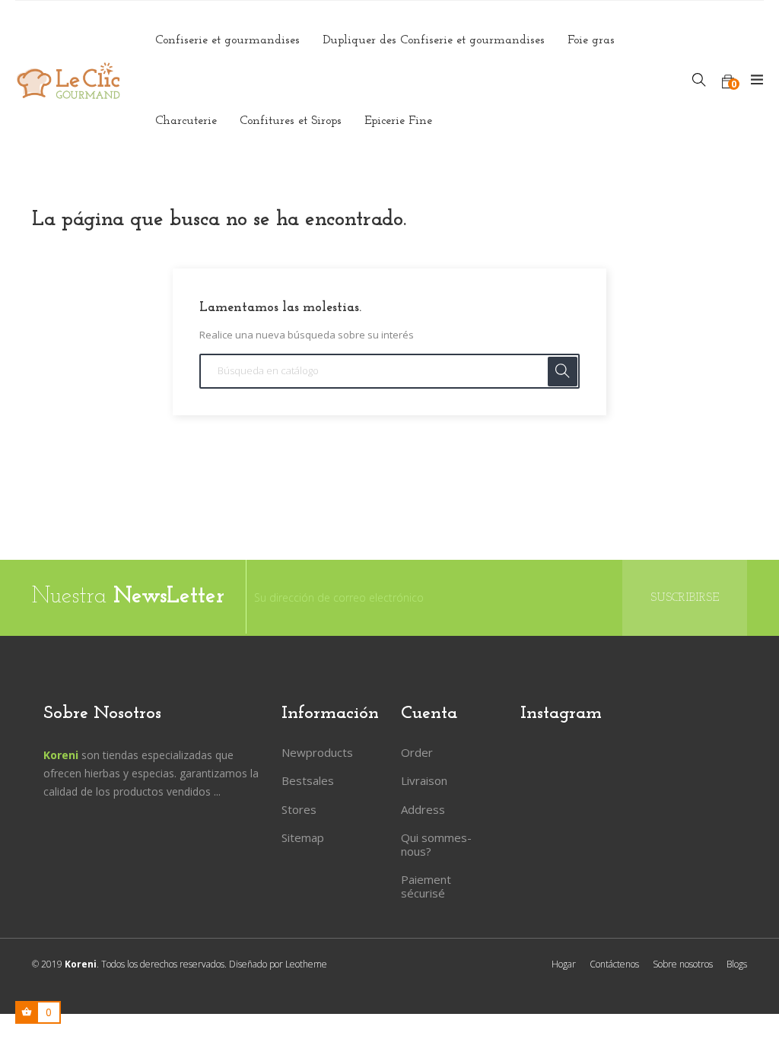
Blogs (737, 964)
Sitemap (302, 837)
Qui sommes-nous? (436, 844)
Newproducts (317, 752)
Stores (298, 809)
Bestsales (307, 780)
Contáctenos (614, 964)
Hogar (564, 964)
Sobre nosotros (683, 964)
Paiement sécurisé (426, 886)
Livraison (424, 780)
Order (417, 752)
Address (423, 809)
